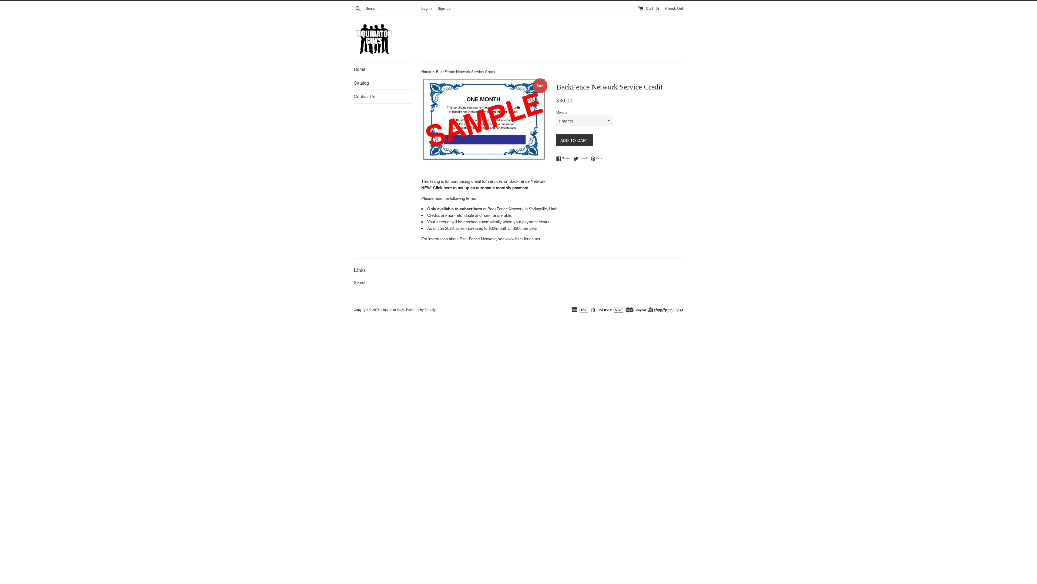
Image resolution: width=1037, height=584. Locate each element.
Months (561, 112)
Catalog (361, 83)
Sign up (444, 8)
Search (360, 282)
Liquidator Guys (393, 309)
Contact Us (364, 96)
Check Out (674, 8)
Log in (426, 8)
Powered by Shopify (421, 309)
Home (359, 69)
